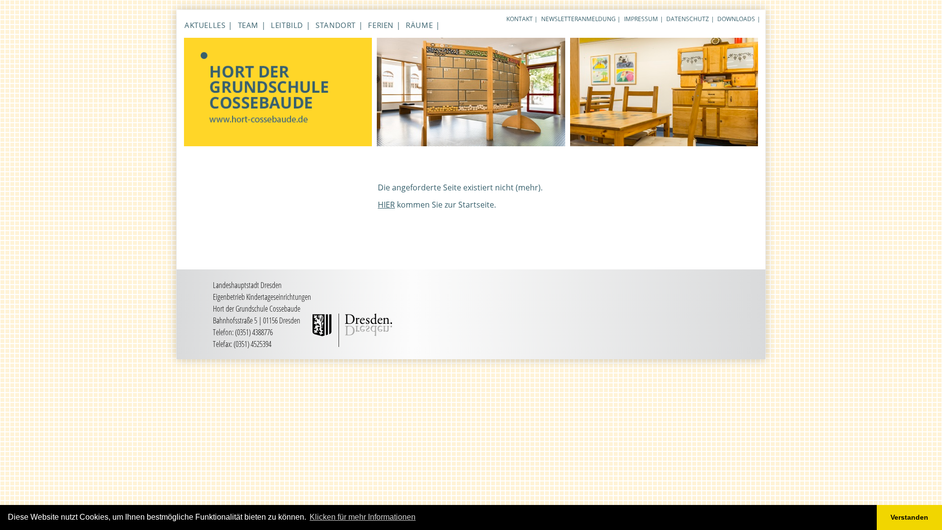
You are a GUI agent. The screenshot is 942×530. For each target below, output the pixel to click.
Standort (335, 25)
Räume (419, 25)
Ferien (380, 25)
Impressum (641, 19)
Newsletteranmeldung (578, 19)
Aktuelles (204, 25)
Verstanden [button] (909, 517)
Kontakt (519, 19)
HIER (386, 204)
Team (248, 25)
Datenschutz (687, 19)
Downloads (736, 19)
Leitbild (287, 25)
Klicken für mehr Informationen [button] (363, 517)
